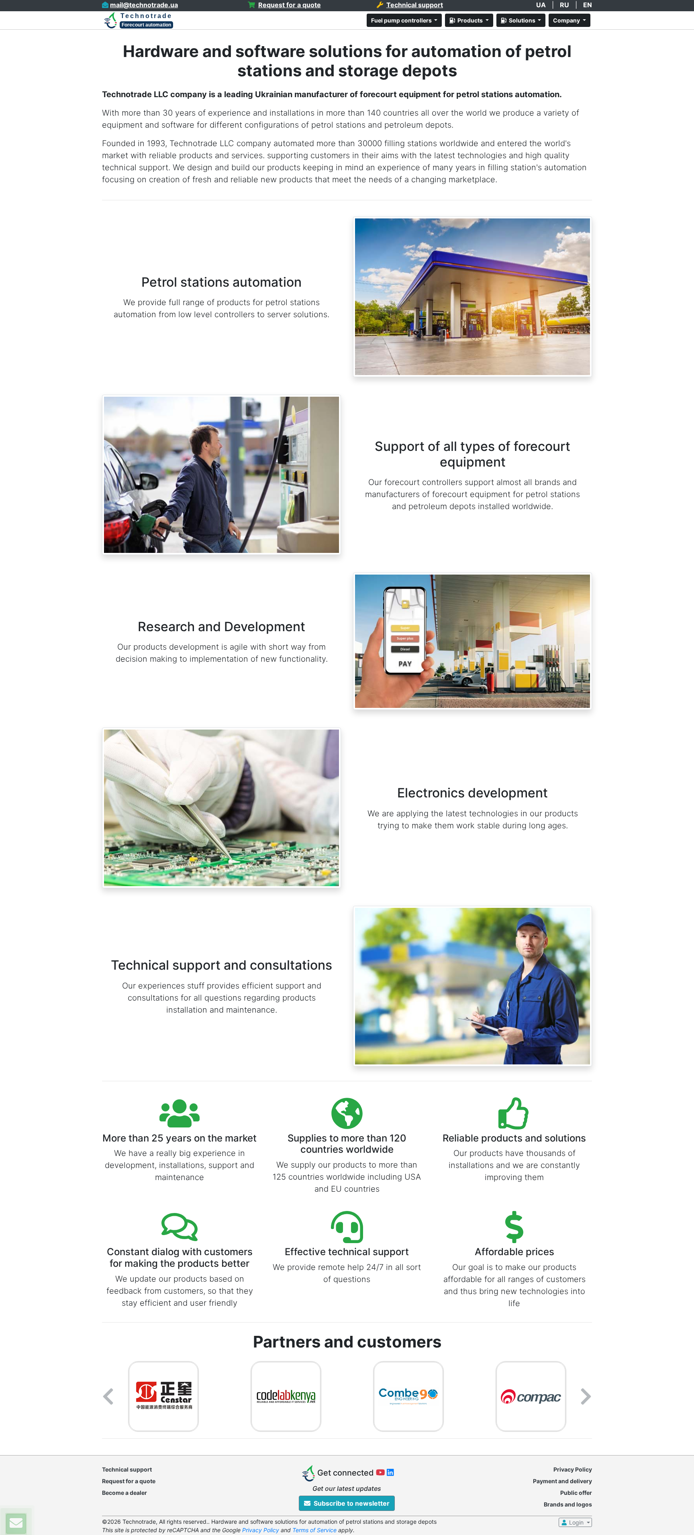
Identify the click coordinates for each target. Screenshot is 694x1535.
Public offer (576, 1492)
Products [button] (469, 20)
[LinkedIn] (390, 1473)
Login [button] (576, 1522)
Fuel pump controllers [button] (402, 20)
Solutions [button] (521, 20)
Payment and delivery (562, 1481)
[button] (108, 1396)
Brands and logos (568, 1504)
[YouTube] (381, 1473)
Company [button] (567, 20)
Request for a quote (128, 1481)
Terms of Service (314, 1530)
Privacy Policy (572, 1469)
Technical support (127, 1469)
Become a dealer (124, 1492)
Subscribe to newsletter (350, 1503)
